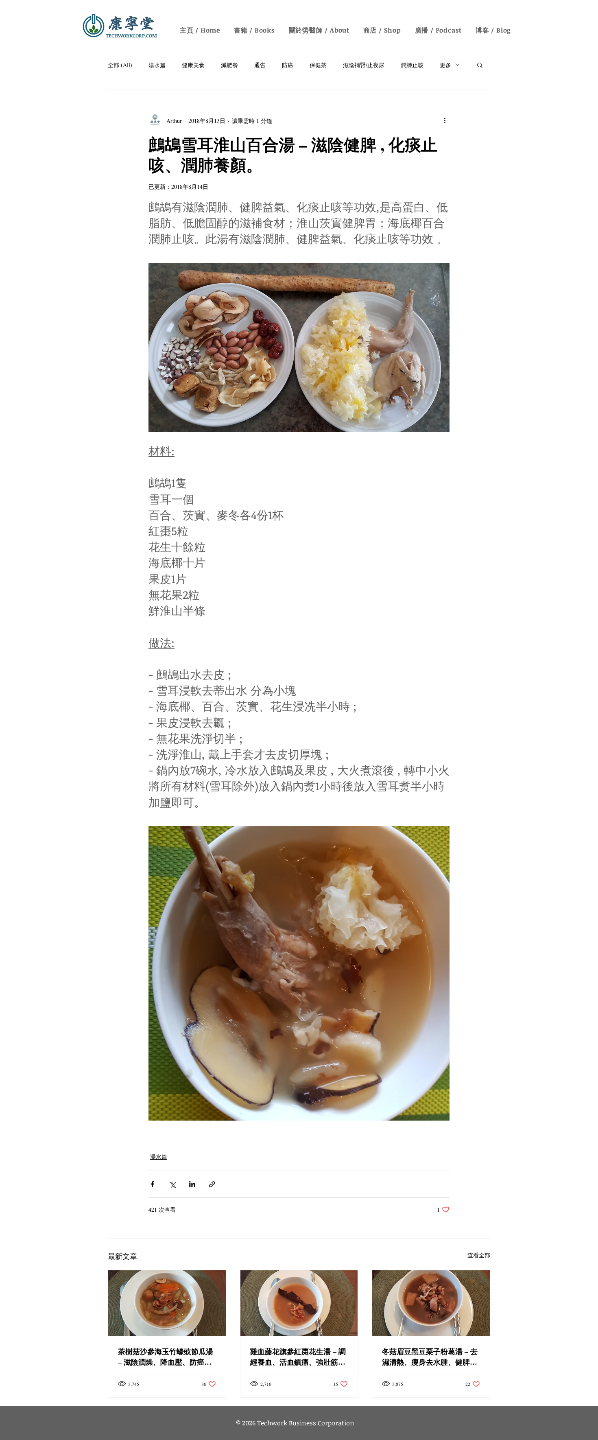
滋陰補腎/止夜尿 (363, 64)
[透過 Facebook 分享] (152, 1184)
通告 (260, 64)
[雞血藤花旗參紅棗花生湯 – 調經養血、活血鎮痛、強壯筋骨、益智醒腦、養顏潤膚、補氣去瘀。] (299, 1303)
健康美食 (193, 64)
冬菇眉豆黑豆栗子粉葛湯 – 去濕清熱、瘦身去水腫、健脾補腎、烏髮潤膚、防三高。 (430, 1356)
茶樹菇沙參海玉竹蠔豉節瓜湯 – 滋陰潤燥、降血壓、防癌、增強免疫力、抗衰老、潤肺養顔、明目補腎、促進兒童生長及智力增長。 (165, 1356)
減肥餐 (229, 64)
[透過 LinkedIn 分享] (192, 1184)
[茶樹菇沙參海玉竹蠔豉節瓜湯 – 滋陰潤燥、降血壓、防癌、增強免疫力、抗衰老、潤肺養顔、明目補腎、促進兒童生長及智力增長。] (167, 1303)
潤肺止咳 (412, 64)
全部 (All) (120, 64)
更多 (445, 64)
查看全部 (478, 1255)
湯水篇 (157, 64)
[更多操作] (445, 120)
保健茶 (318, 64)
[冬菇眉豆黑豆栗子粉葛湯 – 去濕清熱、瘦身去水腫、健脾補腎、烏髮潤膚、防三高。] (431, 1303)
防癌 (287, 64)
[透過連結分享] (212, 1184)
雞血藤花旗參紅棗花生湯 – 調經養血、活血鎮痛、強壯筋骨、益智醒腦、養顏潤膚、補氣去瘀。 (298, 1356)
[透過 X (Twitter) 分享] (172, 1184)
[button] (480, 64)
